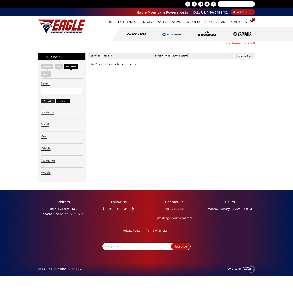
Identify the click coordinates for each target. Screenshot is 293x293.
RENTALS (146, 22)
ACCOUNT (243, 12)
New (59, 66)
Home (109, 22)
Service (177, 22)
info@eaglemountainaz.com (174, 218)
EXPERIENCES (127, 22)
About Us (194, 22)
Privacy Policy (131, 230)
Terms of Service (157, 230)
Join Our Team (215, 22)
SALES (162, 22)
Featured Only (244, 56)
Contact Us (238, 22)
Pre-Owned (71, 66)
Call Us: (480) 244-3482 (210, 12)
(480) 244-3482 (174, 209)
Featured (47, 66)
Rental (46, 74)
